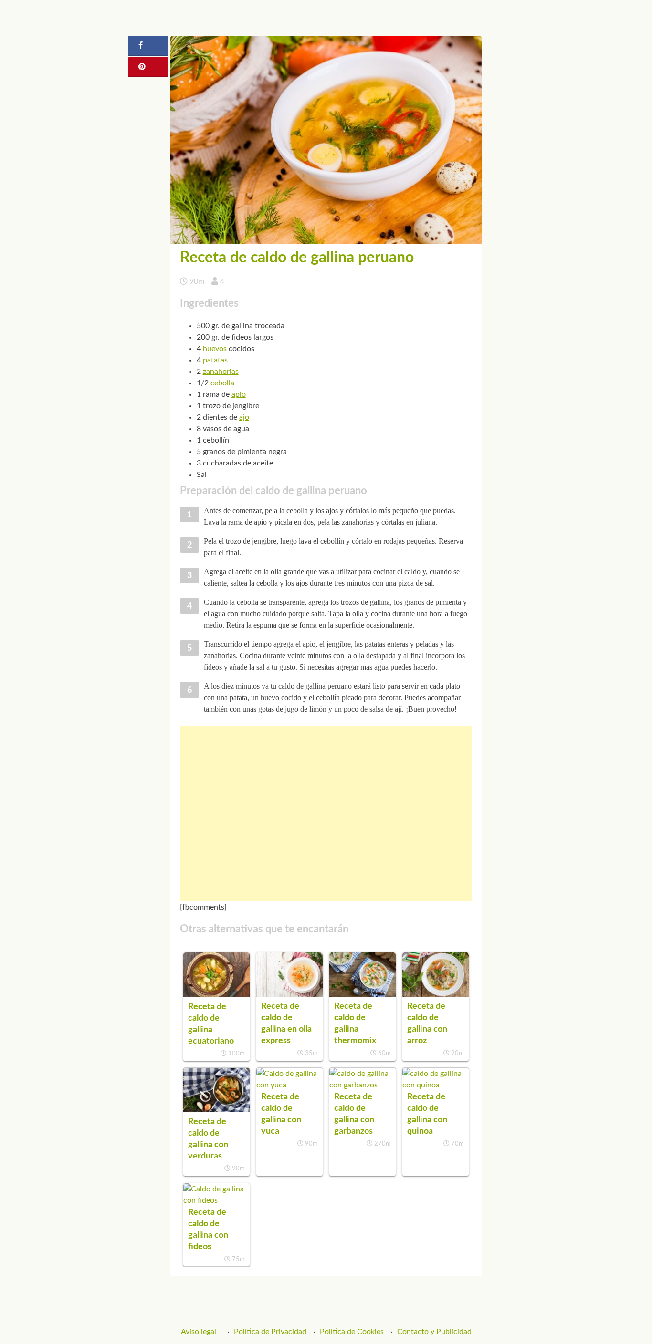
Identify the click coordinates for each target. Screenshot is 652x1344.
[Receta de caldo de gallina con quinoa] (435, 1085)
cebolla (222, 383)
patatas (215, 360)
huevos (215, 348)
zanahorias (221, 371)
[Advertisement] (326, 813)
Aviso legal (198, 1331)
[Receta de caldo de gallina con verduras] (216, 1110)
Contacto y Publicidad (434, 1331)
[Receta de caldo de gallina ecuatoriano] (216, 995)
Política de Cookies (352, 1331)
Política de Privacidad (270, 1331)
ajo (244, 417)
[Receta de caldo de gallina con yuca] (289, 1085)
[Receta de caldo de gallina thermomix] (362, 994)
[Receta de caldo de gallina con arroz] (435, 994)
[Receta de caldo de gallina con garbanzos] (362, 1085)
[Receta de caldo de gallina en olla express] (289, 994)
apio (238, 394)
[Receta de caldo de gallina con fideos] (216, 1200)
